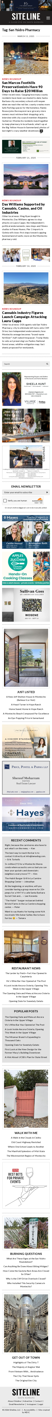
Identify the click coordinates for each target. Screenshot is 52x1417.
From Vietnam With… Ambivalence (26, 1371)
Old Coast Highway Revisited (26, 1142)
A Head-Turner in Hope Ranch (26, 704)
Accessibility (29, 1410)
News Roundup (11, 79)
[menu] (48, 18)
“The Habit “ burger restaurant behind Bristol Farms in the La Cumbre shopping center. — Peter (25, 903)
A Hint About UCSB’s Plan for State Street (26, 1057)
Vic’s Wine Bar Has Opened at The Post (26, 981)
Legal (40, 1404)
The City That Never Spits (26, 1376)
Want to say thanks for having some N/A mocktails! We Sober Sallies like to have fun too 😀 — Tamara (25, 914)
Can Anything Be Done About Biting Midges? (26, 1266)
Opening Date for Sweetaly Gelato (26, 1001)
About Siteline (14, 1401)
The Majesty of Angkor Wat (26, 1367)
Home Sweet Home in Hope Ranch (26, 709)
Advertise (27, 1401)
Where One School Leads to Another (26, 1146)
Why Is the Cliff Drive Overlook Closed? (26, 1278)
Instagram (31, 1404)
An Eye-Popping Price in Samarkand (26, 718)
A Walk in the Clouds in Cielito (26, 1137)
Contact (38, 1401)
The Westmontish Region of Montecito (26, 1155)
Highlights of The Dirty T (26, 1362)
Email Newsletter (17, 1404)
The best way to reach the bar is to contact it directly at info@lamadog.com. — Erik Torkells (25, 856)
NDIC (27, 1412)
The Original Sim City (26, 1380)
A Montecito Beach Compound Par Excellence (26, 713)
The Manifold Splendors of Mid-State (26, 1151)
